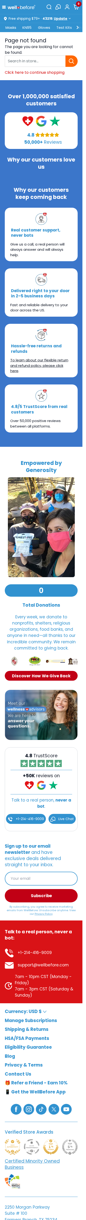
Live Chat (65, 818)
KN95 (27, 27)
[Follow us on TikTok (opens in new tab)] (41, 1109)
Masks (10, 27)
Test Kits (64, 27)
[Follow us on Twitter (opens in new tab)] (53, 1109)
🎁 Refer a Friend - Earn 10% (36, 1083)
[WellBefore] (21, 7)
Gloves (44, 27)
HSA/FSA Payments (27, 1038)
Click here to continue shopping (34, 72)
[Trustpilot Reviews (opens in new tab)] (54, 120)
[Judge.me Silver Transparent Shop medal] (31, 1146)
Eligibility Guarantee (28, 1047)
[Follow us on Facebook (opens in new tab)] (16, 1109)
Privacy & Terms (24, 1065)
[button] (5, 7)
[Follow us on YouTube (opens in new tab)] (66, 1109)
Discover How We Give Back (41, 676)
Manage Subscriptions (31, 1020)
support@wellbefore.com (42, 965)
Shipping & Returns (26, 1029)
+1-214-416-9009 (29, 818)
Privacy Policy (44, 914)
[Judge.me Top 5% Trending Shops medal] (70, 1146)
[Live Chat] (58, 7)
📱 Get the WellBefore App (35, 1091)
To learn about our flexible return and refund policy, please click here (39, 365)
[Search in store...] (71, 61)
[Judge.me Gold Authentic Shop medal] (12, 1146)
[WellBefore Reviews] (28, 120)
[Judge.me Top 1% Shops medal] (51, 1146)
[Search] (49, 7)
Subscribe (41, 895)
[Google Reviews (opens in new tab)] (41, 120)
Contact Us (18, 1074)
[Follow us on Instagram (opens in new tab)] (28, 1109)
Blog (10, 1056)
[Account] (67, 7)
